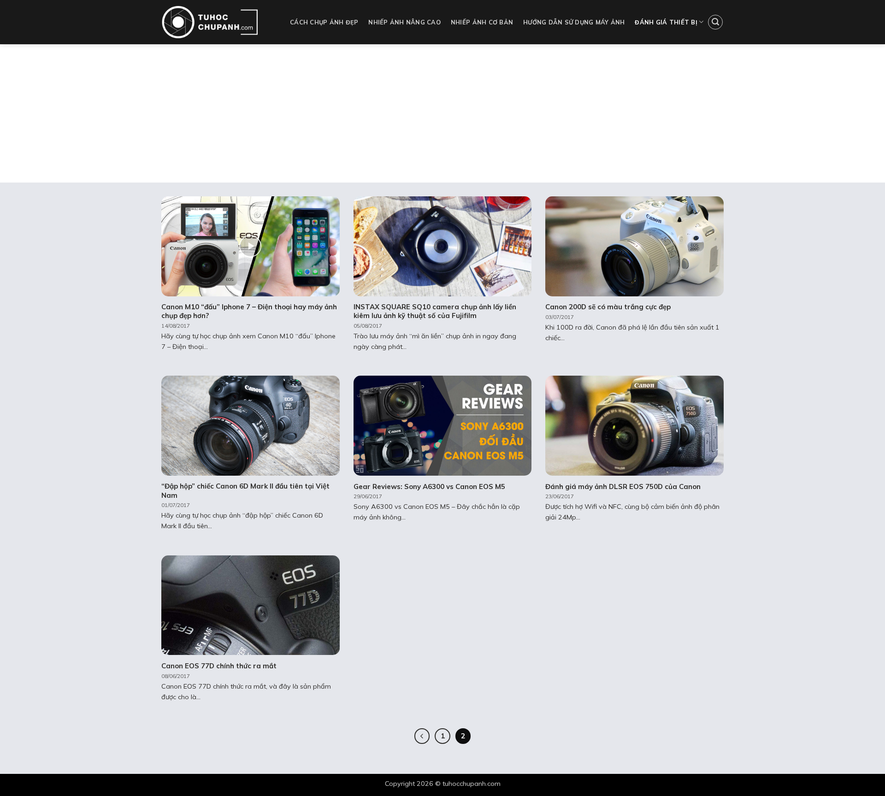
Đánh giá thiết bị (666, 22)
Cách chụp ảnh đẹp (324, 22)
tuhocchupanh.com (471, 783)
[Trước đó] (422, 736)
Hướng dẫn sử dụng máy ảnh (574, 22)
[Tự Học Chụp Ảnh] (218, 22)
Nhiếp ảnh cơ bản (482, 22)
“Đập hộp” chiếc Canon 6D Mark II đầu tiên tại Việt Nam (245, 491)
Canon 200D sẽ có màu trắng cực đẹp (608, 306)
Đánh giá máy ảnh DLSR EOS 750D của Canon (623, 486)
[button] (715, 22)
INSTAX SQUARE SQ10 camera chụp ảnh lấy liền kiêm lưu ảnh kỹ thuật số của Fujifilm (435, 311)
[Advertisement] (442, 113)
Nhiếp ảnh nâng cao (404, 22)
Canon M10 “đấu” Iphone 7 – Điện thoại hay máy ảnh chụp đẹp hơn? (249, 311)
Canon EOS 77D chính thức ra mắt (219, 665)
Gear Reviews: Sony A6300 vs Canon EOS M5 (429, 486)
